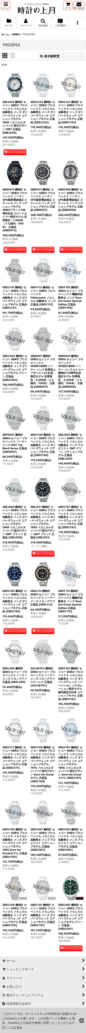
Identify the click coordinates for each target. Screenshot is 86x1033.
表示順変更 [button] (52, 56)
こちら (18, 1027)
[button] (5, 5)
